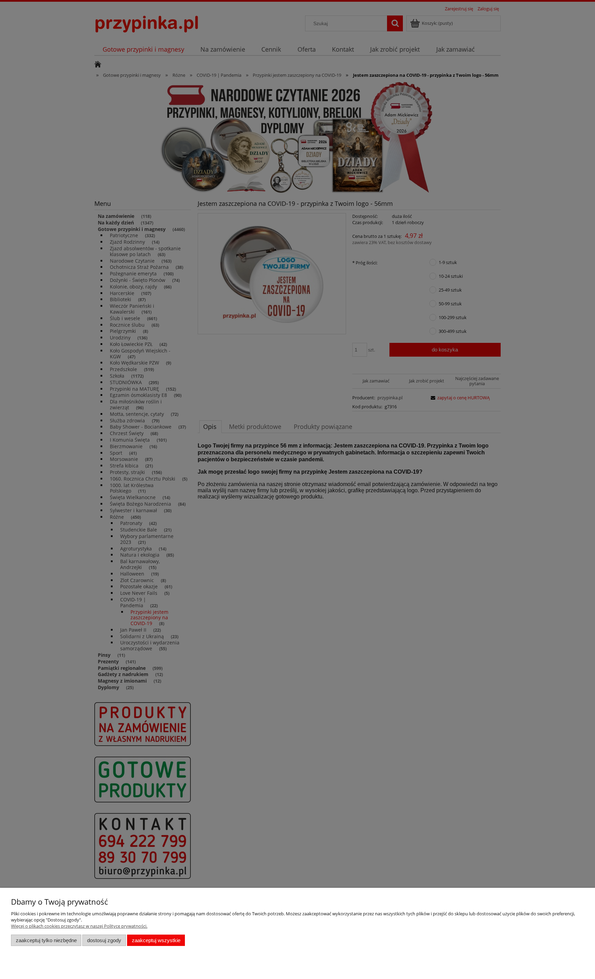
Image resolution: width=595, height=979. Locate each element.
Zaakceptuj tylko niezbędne (46, 940)
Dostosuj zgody (104, 940)
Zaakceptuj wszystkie (156, 940)
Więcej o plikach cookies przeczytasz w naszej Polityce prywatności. (79, 926)
